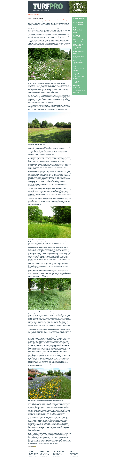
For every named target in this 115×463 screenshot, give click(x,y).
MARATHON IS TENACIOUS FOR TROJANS (78, 62)
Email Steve (32, 456)
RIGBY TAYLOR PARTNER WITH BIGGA (77, 31)
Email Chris (43, 456)
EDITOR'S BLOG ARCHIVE (77, 82)
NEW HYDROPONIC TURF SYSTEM (78, 40)
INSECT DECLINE (78, 24)
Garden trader (77, 88)
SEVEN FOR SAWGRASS (76, 36)
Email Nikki (56, 456)
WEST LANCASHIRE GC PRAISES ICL (79, 57)
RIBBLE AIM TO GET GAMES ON (79, 52)
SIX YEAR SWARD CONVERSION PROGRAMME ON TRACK (78, 46)
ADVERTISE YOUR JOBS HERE (78, 69)
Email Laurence (74, 456)
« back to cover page (34, 14)
